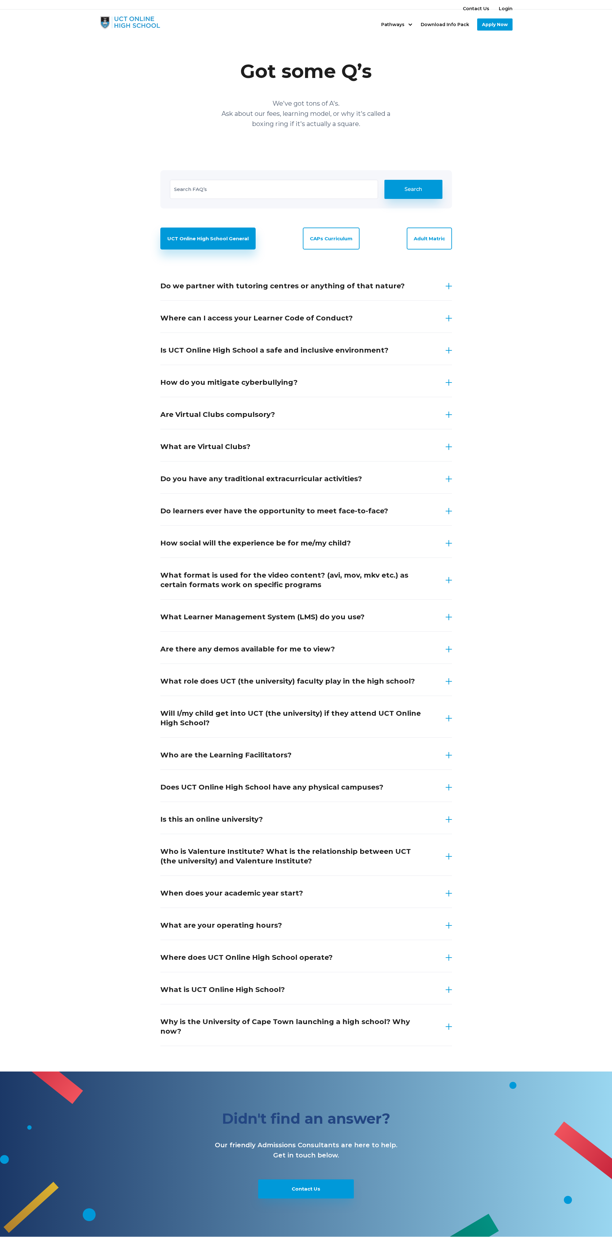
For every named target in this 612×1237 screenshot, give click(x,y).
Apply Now (495, 24)
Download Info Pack (445, 24)
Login (506, 8)
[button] (397, 24)
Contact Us (476, 8)
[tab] (208, 239)
